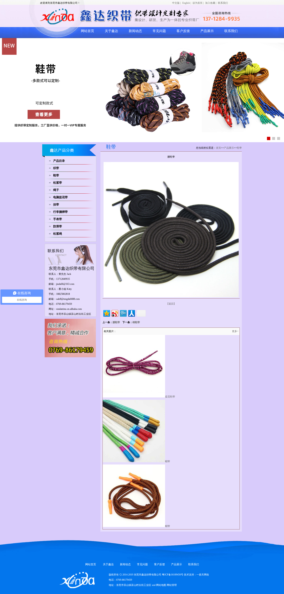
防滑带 (57, 226)
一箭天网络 (202, 574)
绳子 (56, 190)
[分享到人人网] (131, 313)
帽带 (167, 461)
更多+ (235, 331)
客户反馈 (183, 31)
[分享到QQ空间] (106, 313)
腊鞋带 (116, 322)
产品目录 (59, 160)
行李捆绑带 (60, 211)
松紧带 (57, 182)
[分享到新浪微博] (115, 313)
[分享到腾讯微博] (123, 313)
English (186, 2)
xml (154, 585)
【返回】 (171, 303)
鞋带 (56, 175)
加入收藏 (210, 2)
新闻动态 (135, 31)
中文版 (176, 2)
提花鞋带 (170, 396)
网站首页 (87, 31)
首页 (218, 147)
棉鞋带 (136, 322)
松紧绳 (57, 233)
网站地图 (161, 585)
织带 (56, 168)
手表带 (57, 219)
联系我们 (223, 2)
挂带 (56, 204)
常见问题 (159, 31)
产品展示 (207, 31)
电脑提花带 (60, 197)
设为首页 (198, 2)
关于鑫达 (111, 31)
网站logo (91, 16)
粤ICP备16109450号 (172, 574)
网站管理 (172, 585)
